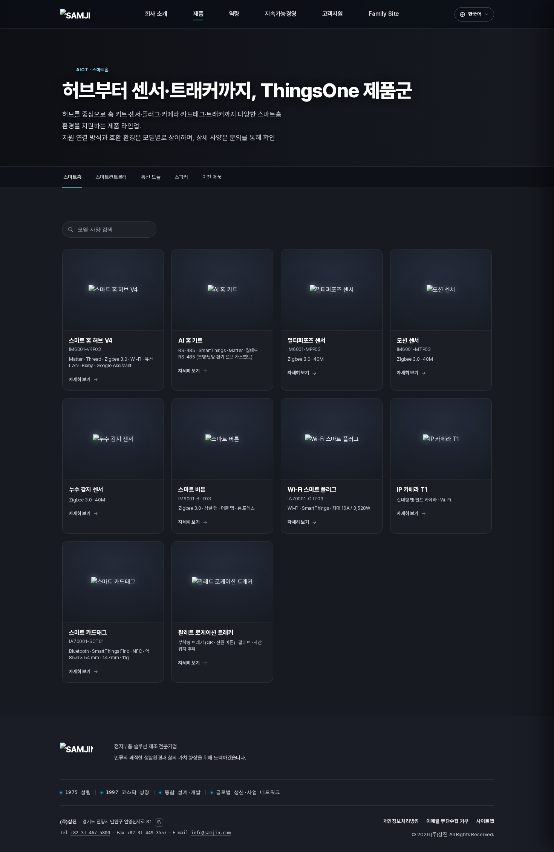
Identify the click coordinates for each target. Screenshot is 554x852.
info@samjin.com (211, 832)
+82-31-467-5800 (90, 832)
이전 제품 (212, 177)
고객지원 (332, 13)
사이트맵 (485, 821)
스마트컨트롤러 (111, 177)
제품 (198, 13)
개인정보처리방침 (401, 821)
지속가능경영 (280, 13)
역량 (234, 13)
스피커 (181, 177)
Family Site (384, 13)
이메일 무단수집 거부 (447, 821)
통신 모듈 (150, 177)
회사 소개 (156, 13)
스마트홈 (72, 177)
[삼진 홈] (75, 14)
